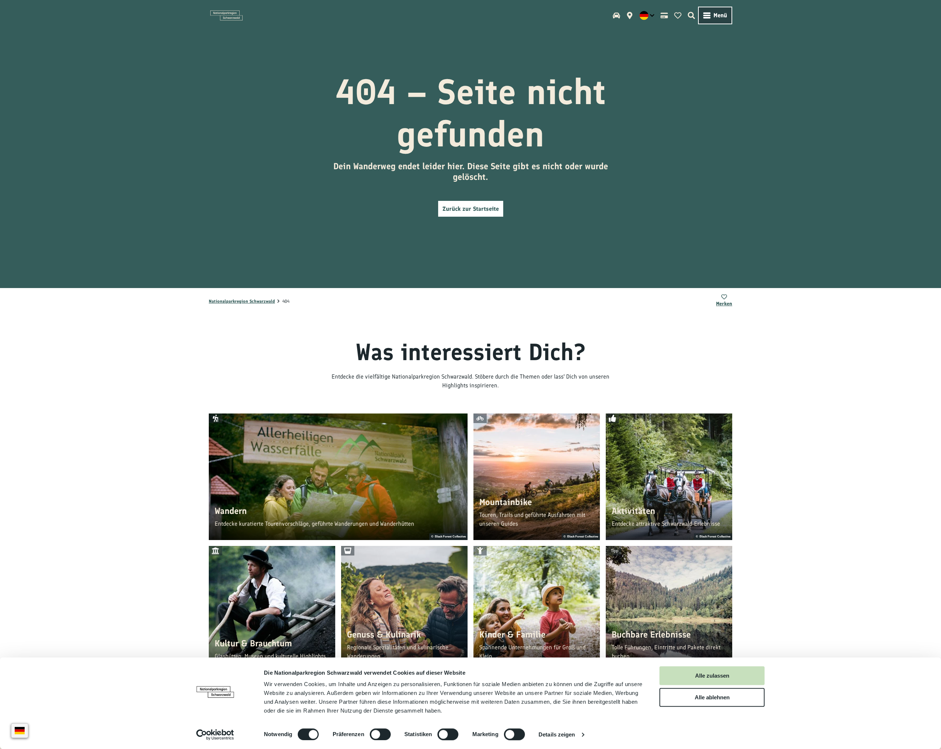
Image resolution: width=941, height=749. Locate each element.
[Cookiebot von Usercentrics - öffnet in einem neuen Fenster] (215, 734)
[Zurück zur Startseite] (226, 15)
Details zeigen (557, 734)
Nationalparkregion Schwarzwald (242, 301)
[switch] (380, 734)
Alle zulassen (712, 675)
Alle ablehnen (712, 697)
